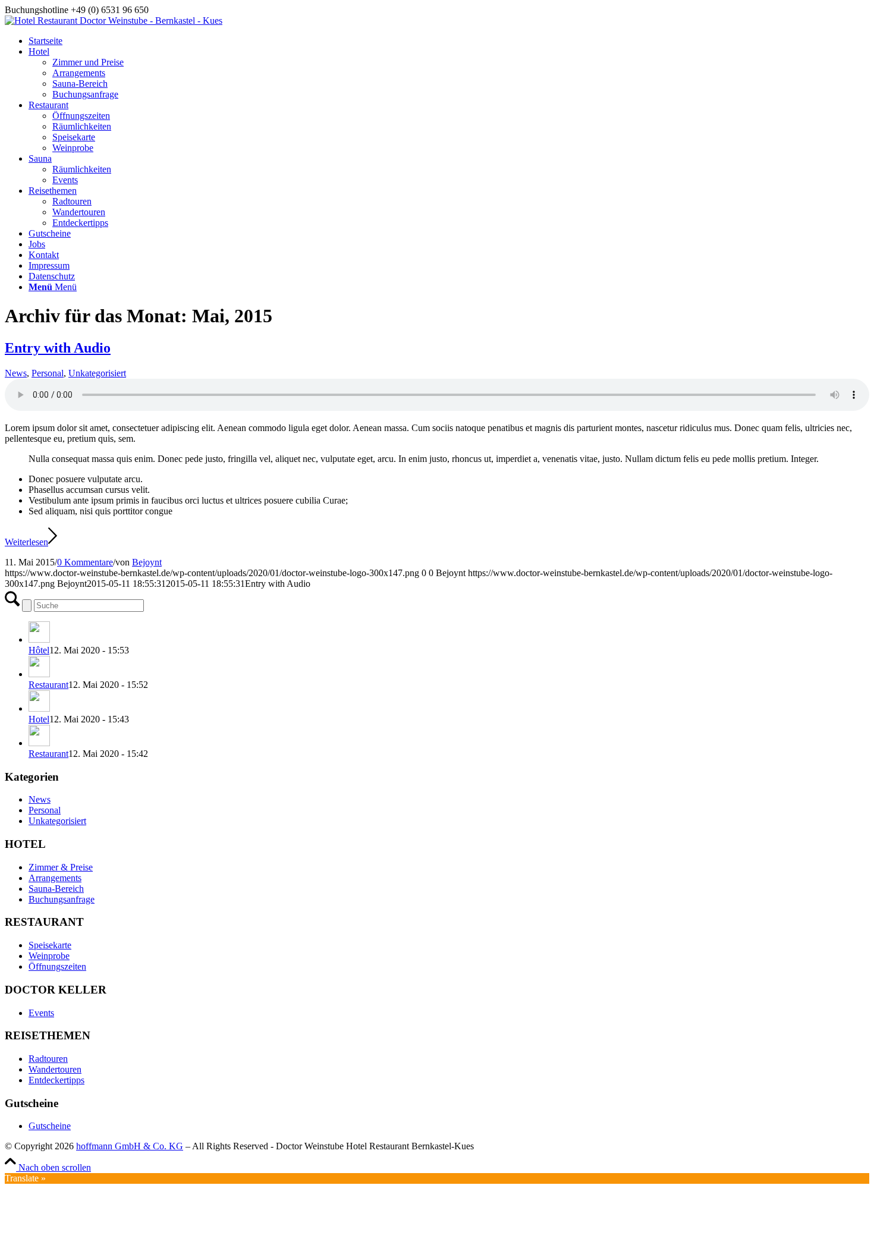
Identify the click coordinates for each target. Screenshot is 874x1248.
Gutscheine (50, 1126)
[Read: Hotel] (39, 708)
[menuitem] (449, 41)
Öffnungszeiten (57, 966)
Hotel (39, 719)
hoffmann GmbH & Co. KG (129, 1146)
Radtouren (48, 1059)
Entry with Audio (58, 348)
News (16, 373)
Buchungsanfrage (62, 899)
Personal (48, 373)
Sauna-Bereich (56, 889)
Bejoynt (147, 562)
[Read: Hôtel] (39, 639)
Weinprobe (49, 956)
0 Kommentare (85, 562)
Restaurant (48, 685)
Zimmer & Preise (61, 867)
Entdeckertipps (56, 1080)
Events (41, 1013)
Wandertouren (55, 1069)
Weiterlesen (26, 542)
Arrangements (55, 878)
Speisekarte (50, 945)
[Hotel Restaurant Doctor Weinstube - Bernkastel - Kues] (113, 20)
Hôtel (39, 650)
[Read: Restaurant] (39, 674)
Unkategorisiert (97, 373)
